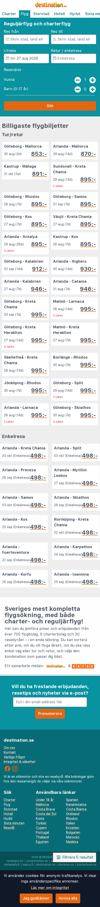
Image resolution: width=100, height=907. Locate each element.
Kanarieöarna (76, 804)
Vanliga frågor (14, 757)
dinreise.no (66, 864)
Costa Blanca (76, 809)
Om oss (9, 748)
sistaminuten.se (37, 861)
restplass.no (14, 861)
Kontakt (10, 752)
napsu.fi (28, 864)
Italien (70, 823)
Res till (57, 31)
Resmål (9, 828)
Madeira (72, 842)
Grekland (72, 814)
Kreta (40, 818)
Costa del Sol (46, 814)
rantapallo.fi (12, 864)
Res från (11, 31)
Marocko (73, 837)
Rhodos (72, 818)
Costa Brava (45, 809)
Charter (9, 14)
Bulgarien (73, 832)
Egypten (42, 842)
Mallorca (42, 804)
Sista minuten (14, 823)
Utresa (10, 50)
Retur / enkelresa (66, 50)
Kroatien (72, 828)
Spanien (72, 800)
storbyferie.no (87, 864)
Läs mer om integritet (50, 888)
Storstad (41, 14)
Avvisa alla (68, 898)
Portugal (42, 832)
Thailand (42, 837)
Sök (50, 106)
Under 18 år (44, 800)
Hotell (59, 14)
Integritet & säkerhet (20, 762)
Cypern (41, 828)
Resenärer (13, 70)
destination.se (46, 864)
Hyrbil (75, 14)
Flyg (24, 14)
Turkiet (41, 823)
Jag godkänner (36, 898)
